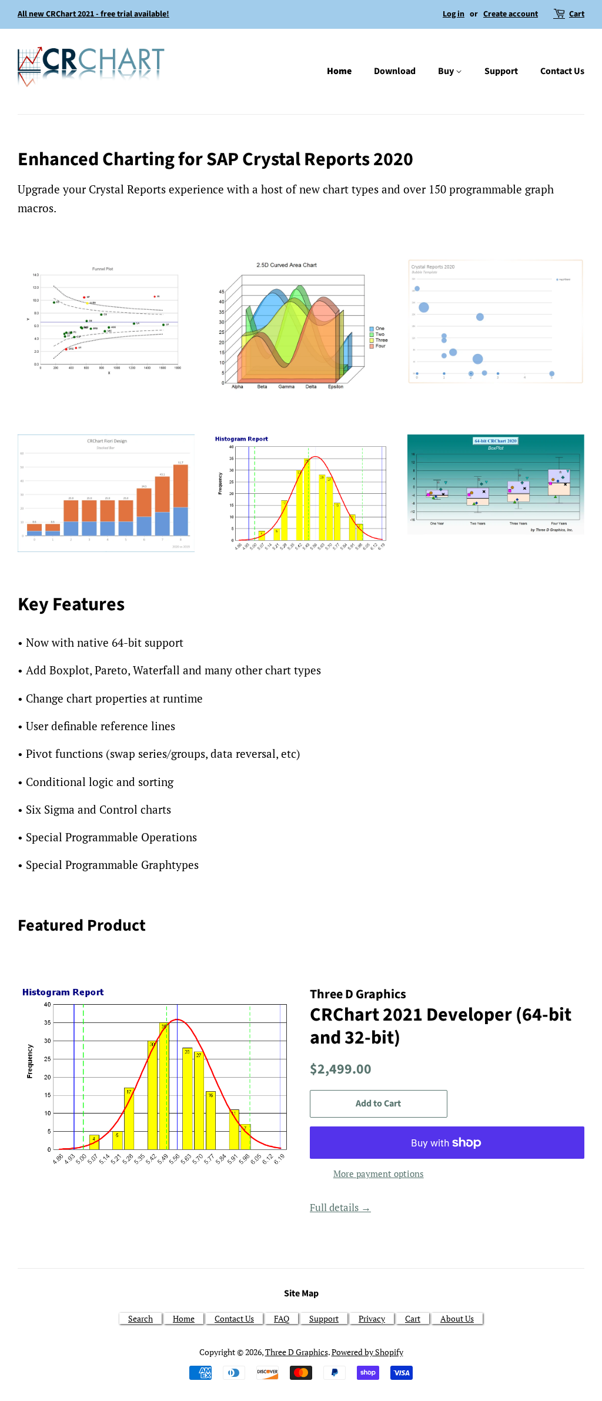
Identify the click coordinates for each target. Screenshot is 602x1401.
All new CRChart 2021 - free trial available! (93, 14)
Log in (453, 14)
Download (395, 71)
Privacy (372, 1318)
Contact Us (562, 71)
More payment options (378, 1173)
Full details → (340, 1207)
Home (339, 71)
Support (501, 71)
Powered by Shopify (367, 1351)
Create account (510, 14)
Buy (447, 71)
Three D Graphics (296, 1351)
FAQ (281, 1318)
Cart (576, 14)
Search (140, 1318)
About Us (457, 1318)
